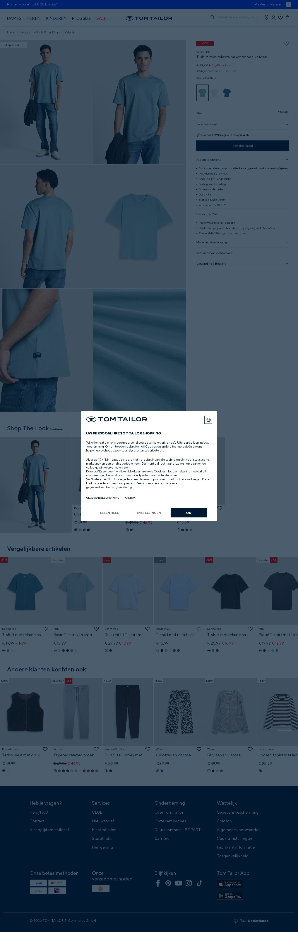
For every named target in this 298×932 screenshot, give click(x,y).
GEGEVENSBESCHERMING (103, 497)
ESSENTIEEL (109, 513)
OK (188, 513)
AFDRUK (130, 497)
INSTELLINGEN (149, 513)
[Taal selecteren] (208, 419)
